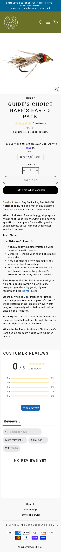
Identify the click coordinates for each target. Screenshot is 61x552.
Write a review (30, 407)
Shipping (18, 132)
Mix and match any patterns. (37, 205)
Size (30, 151)
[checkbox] (11, 448)
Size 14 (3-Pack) (30, 157)
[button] (30, 378)
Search (30, 504)
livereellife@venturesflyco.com (30, 525)
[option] (30, 6)
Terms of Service (30, 514)
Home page (30, 509)
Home (29, 97)
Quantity (30, 164)
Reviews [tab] (12, 421)
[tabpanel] (30, 462)
